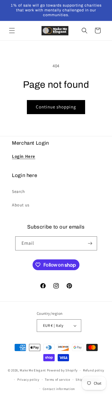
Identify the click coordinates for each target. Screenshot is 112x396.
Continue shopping (56, 107)
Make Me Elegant (33, 370)
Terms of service (57, 379)
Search (18, 191)
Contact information (59, 389)
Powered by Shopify (62, 370)
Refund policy (93, 370)
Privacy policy (28, 379)
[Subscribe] (90, 243)
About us (21, 205)
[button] (12, 30)
